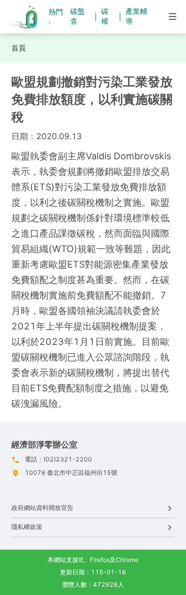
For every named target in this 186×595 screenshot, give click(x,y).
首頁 (18, 47)
